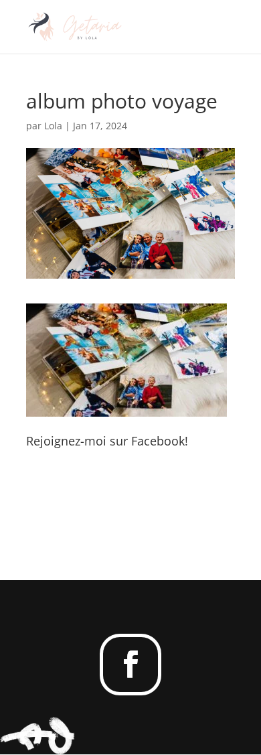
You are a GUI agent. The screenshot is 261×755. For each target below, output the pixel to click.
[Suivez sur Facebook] (130, 664)
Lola (53, 125)
